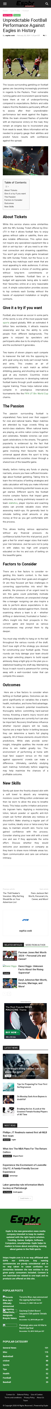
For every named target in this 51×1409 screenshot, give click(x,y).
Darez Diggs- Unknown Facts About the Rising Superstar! (30, 969)
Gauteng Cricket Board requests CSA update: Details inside (33, 1314)
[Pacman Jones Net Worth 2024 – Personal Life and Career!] (10, 956)
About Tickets (10, 190)
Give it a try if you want (15, 193)
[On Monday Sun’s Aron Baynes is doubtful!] (8, 1099)
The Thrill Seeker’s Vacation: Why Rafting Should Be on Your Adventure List (13, 897)
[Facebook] (5, 42)
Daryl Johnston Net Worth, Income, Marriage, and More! (32, 983)
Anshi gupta (17, 1192)
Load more (24, 1198)
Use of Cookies (37, 1394)
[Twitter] (12, 42)
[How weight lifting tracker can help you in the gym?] (25, 1066)
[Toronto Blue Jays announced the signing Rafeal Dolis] (10, 1308)
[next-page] (9, 994)
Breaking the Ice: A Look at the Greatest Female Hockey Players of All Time (32, 1112)
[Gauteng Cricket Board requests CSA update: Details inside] (10, 1314)
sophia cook (10, 35)
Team (25, 1400)
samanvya (14, 1176)
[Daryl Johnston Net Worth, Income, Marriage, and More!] (10, 983)
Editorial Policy (23, 1394)
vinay (14, 1076)
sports (6, 322)
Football (26, 10)
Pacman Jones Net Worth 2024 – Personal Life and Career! (32, 955)
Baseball (7, 1140)
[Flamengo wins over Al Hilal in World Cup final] (10, 1329)
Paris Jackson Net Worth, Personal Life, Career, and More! (38, 896)
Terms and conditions (13, 1397)
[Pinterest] (19, 42)
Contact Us (10, 1394)
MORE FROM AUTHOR (35, 945)
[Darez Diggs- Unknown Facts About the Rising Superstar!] (10, 969)
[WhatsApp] (25, 42)
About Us (40, 1397)
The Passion (10, 197)
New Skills (9, 206)
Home (5, 10)
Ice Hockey (7, 1192)
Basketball (7, 1156)
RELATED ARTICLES (13, 945)
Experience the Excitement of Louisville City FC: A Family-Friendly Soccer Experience (24, 1168)
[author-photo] (25, 927)
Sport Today (15, 10)
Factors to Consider (13, 200)
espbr (14, 1140)
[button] (4, 4)
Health (8, 1076)
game (6, 1176)
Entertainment (9, 959)
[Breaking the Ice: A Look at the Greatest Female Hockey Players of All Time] (8, 1111)
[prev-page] (4, 994)
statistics (13, 503)
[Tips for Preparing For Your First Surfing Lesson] (8, 1087)
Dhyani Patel (18, 1156)
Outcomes (9, 203)
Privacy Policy (29, 1397)
